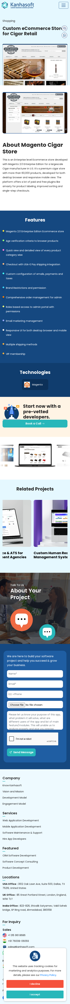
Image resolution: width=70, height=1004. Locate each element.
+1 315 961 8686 (16, 935)
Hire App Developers (14, 839)
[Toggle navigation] (63, 5)
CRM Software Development (19, 855)
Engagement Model (14, 803)
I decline (35, 984)
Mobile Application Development (22, 826)
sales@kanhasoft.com (21, 946)
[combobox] (11, 694)
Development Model (15, 797)
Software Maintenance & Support (22, 832)
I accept (35, 994)
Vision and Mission (13, 791)
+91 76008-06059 (18, 941)
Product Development (16, 867)
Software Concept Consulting (20, 861)
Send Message (23, 752)
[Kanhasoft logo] (18, 5)
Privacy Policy (48, 975)
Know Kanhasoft (12, 785)
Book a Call (33, 423)
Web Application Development (21, 820)
